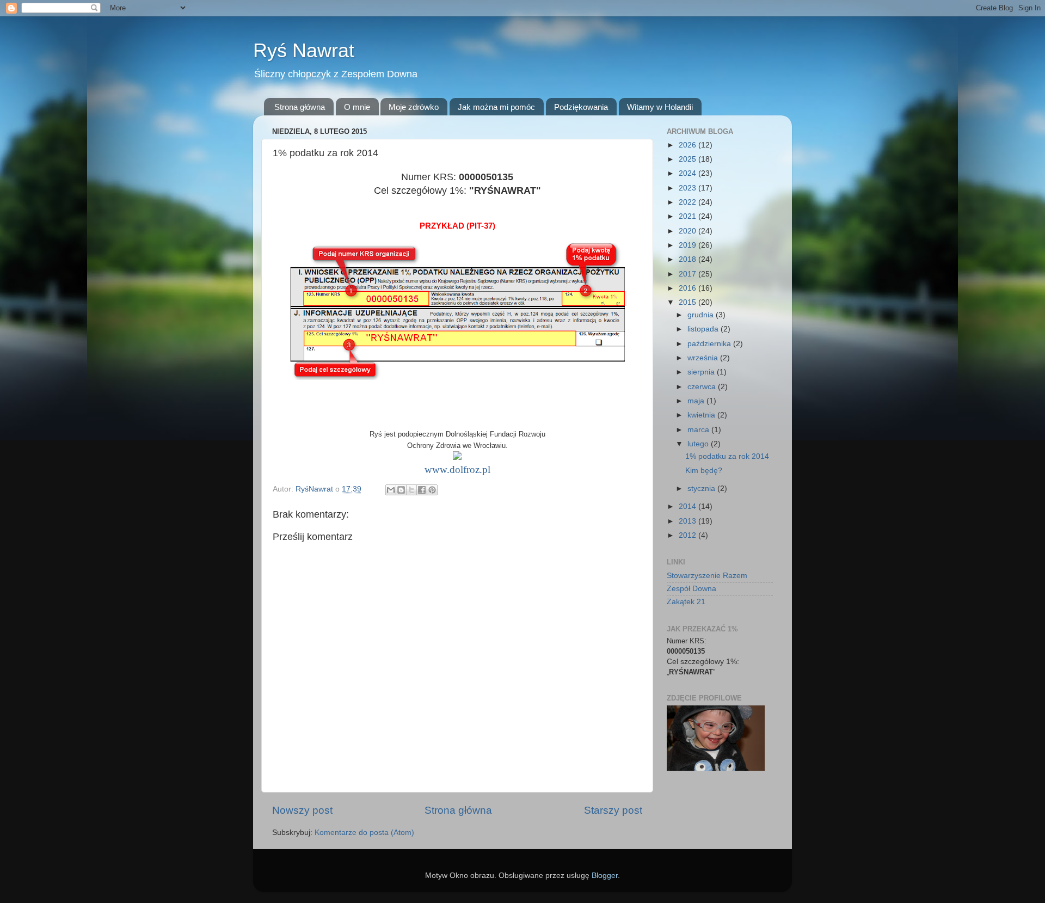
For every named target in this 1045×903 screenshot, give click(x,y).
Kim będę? (703, 470)
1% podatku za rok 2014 (727, 456)
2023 (688, 188)
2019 (688, 245)
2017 (688, 274)
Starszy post (613, 810)
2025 (688, 159)
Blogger (605, 875)
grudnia (701, 315)
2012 (688, 535)
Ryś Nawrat (303, 50)
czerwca (702, 387)
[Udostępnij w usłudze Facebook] (421, 489)
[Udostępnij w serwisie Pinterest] (432, 489)
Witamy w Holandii (660, 107)
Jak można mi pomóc (496, 107)
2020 (688, 231)
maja (696, 401)
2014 (688, 506)
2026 (688, 145)
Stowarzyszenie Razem (707, 576)
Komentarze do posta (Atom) (364, 832)
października (710, 344)
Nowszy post (302, 810)
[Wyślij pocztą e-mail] (390, 489)
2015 (688, 302)
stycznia (702, 488)
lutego (699, 444)
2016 (688, 288)
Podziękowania (581, 107)
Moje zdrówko (414, 107)
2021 (688, 216)
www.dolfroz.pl (457, 469)
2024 (688, 173)
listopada (704, 329)
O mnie (357, 107)
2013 (688, 521)
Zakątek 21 (686, 602)
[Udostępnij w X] (411, 489)
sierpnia (702, 372)
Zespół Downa (691, 589)
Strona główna (299, 107)
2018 (688, 259)
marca (699, 430)
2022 (688, 202)
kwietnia (702, 415)
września (703, 358)
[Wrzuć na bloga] (401, 489)
